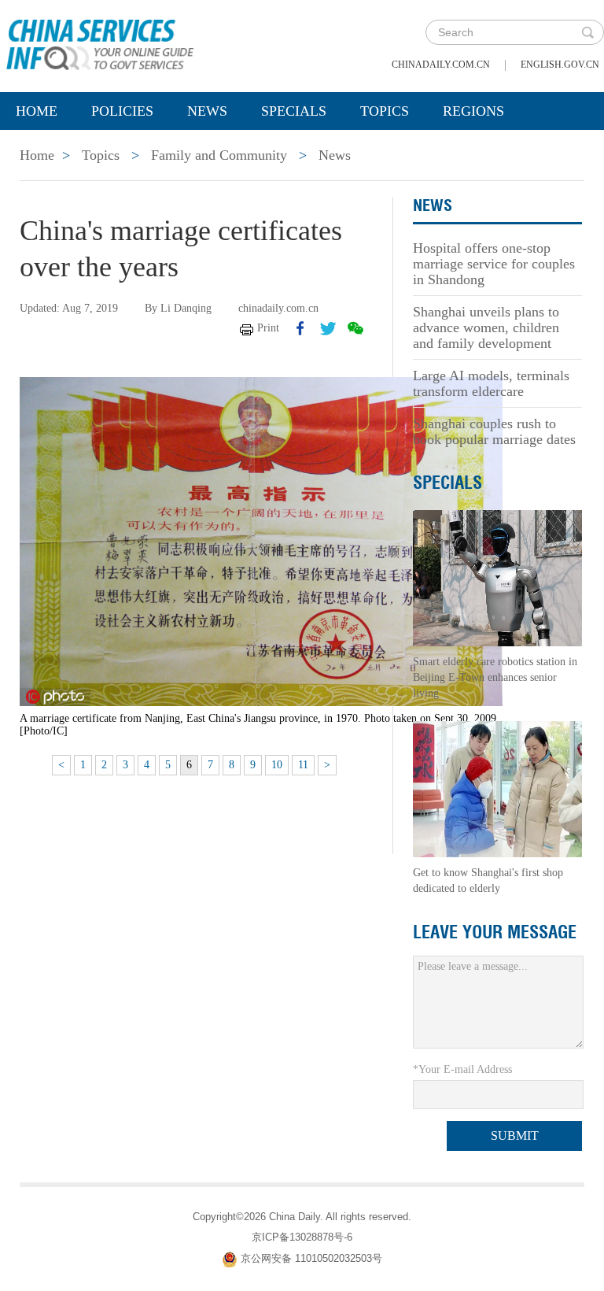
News (207, 111)
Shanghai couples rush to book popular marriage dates (494, 431)
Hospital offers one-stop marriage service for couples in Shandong (494, 263)
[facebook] (300, 328)
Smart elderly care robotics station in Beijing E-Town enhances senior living (495, 677)
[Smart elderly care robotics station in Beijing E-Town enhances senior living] (497, 577)
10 (276, 765)
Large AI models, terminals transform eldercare (491, 383)
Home (36, 111)
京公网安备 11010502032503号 (311, 1258)
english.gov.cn (560, 64)
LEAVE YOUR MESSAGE (494, 932)
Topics (384, 111)
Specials (293, 111)
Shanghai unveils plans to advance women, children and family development (486, 327)
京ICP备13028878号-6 (302, 1237)
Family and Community (219, 155)
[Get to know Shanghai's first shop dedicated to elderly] (497, 788)
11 (303, 765)
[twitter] (328, 328)
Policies (122, 111)
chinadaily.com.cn (441, 64)
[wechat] (355, 328)
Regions (473, 111)
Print (268, 328)
